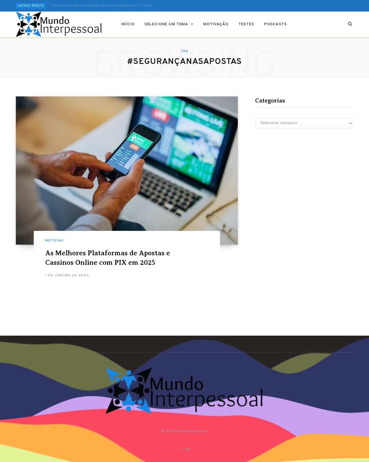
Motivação (216, 24)
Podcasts (275, 24)
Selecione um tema (166, 24)
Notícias (54, 240)
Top (186, 450)
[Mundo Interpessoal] (59, 24)
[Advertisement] (304, 183)
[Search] (350, 24)
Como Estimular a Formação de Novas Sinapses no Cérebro (102, 5)
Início (128, 24)
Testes (246, 24)
